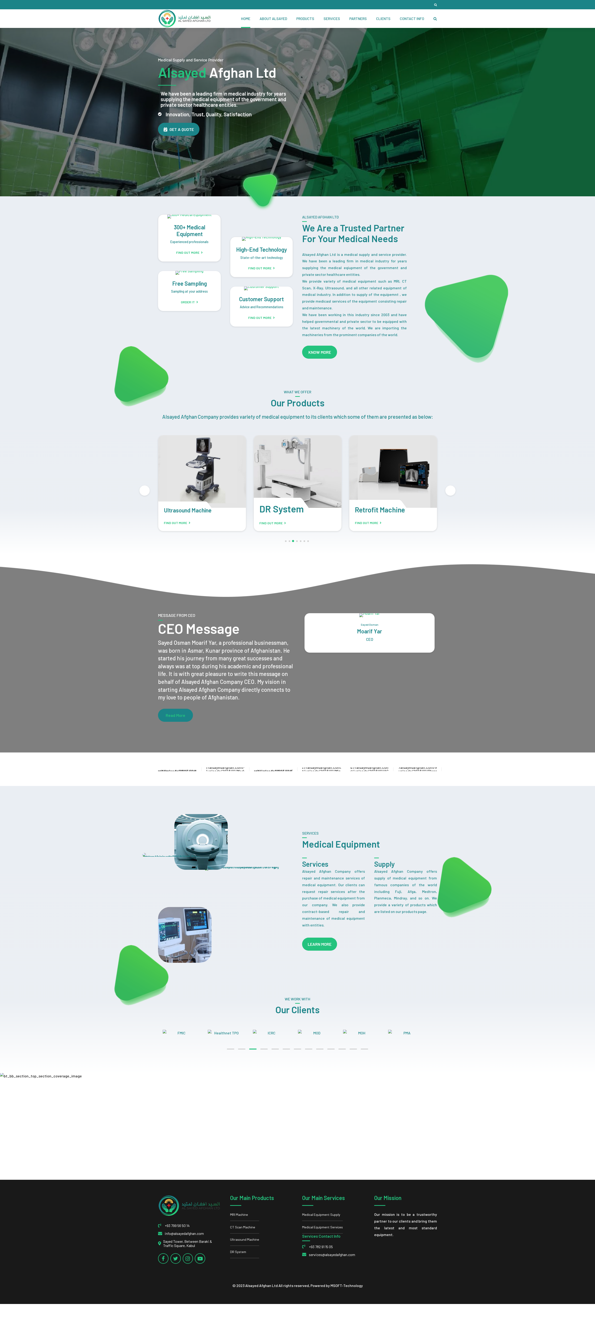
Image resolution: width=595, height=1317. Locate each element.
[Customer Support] (261, 288)
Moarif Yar (369, 631)
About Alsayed (273, 18)
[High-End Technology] (261, 239)
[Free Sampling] (189, 273)
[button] (144, 490)
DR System (186, 508)
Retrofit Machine (284, 509)
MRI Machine (239, 1215)
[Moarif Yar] (369, 615)
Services (332, 18)
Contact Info (412, 18)
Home (245, 18)
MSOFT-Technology (347, 1285)
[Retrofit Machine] (297, 471)
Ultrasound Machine (244, 1239)
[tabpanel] (185, 1033)
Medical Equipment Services (322, 1227)
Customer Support (261, 299)
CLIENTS (383, 18)
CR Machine (372, 509)
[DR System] (202, 471)
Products (305, 18)
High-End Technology (261, 249)
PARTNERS (358, 18)
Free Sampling (189, 283)
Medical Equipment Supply (321, 1215)
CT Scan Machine (242, 1227)
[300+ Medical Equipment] (189, 216)
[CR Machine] (393, 471)
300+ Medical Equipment (189, 230)
